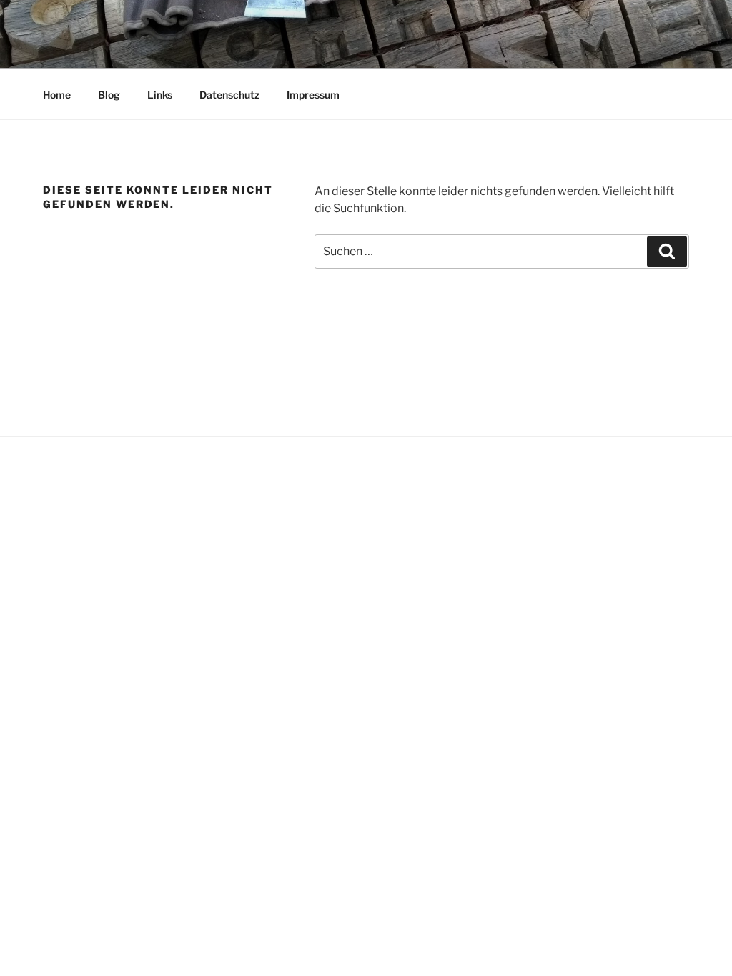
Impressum (313, 95)
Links (159, 95)
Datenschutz (229, 95)
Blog (109, 95)
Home (57, 95)
